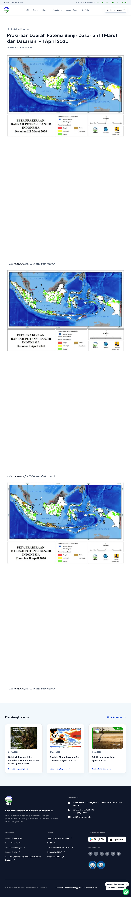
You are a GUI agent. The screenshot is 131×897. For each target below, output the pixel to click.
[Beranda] (6, 10)
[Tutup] (126, 884)
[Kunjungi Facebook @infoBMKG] (96, 854)
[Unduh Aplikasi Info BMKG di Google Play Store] (97, 839)
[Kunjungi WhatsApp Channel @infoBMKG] (119, 854)
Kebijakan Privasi (90, 888)
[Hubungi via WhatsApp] (126, 892)
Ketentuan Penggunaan (73, 888)
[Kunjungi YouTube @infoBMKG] (90, 854)
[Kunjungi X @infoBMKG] (102, 854)
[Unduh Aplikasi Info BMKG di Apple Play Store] (117, 839)
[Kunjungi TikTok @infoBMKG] (113, 854)
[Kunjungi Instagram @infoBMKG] (107, 854)
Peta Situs (59, 888)
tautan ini (18, 263)
